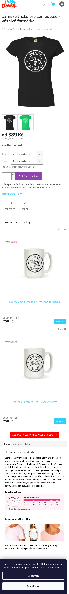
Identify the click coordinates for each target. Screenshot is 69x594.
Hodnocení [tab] (17, 444)
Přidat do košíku (30, 176)
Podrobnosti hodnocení (40, 29)
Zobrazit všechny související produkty (34, 434)
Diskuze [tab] (28, 444)
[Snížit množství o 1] (13, 178)
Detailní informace (10, 193)
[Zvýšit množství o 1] (13, 174)
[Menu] (62, 4)
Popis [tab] (7, 444)
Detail (59, 321)
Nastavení (33, 576)
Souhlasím (33, 586)
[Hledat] (45, 4)
